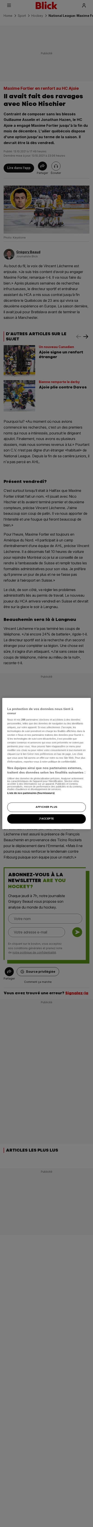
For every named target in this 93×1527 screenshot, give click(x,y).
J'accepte (46, 818)
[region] (46, 763)
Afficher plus (46, 807)
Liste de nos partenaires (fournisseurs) (30, 793)
